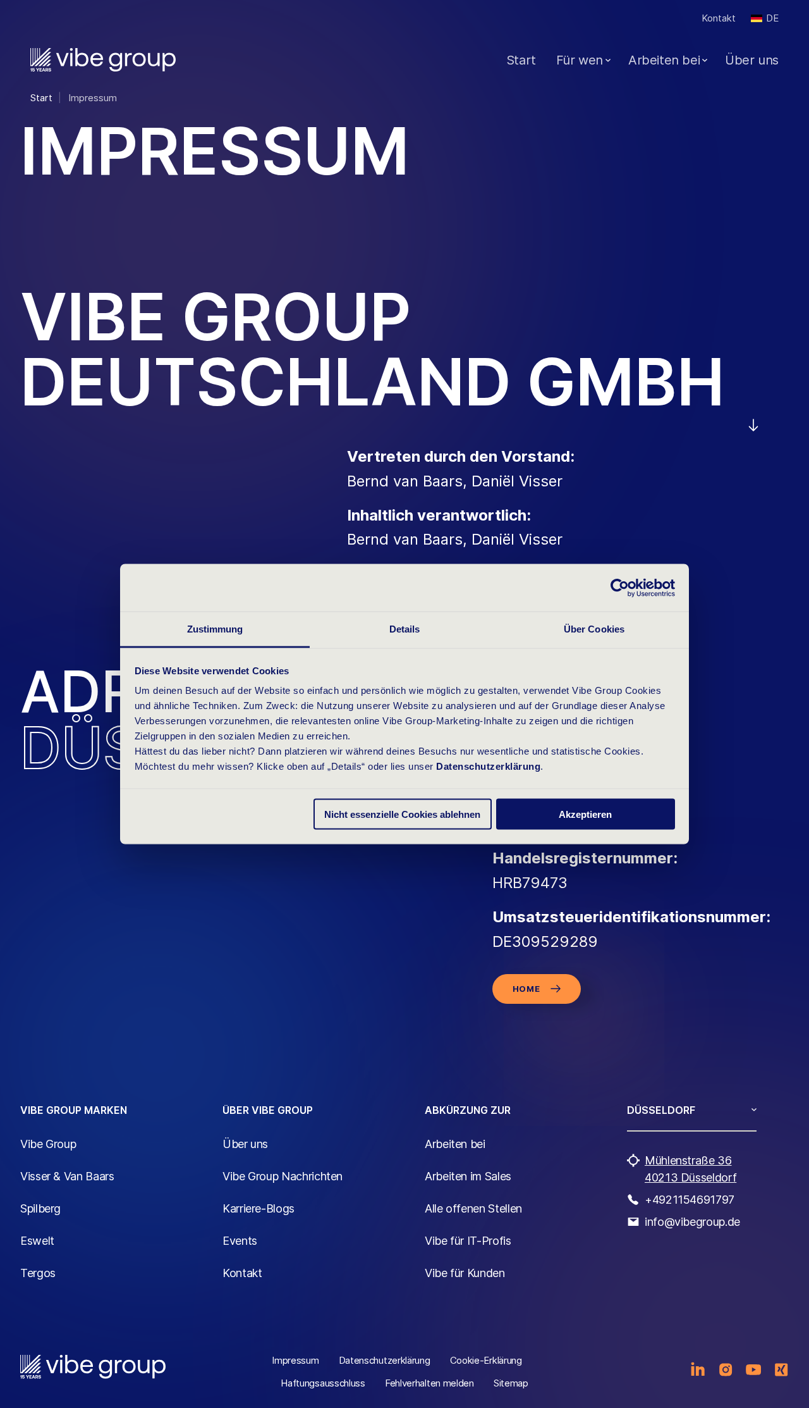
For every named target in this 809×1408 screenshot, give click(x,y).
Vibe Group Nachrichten (282, 1176)
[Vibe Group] (103, 59)
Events (239, 1240)
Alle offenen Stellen (473, 1208)
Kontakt (719, 18)
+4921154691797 (689, 1199)
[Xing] (781, 1370)
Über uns (752, 60)
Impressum (295, 1360)
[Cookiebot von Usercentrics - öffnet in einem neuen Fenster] (619, 587)
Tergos (38, 1273)
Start (521, 60)
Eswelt (37, 1240)
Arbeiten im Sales (468, 1176)
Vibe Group (48, 1144)
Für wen (579, 60)
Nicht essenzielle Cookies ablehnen (402, 813)
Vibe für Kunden (465, 1273)
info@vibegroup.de (692, 1221)
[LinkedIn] (697, 1370)
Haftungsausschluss (323, 1383)
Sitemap (511, 1383)
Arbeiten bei (664, 60)
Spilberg (40, 1208)
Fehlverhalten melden (429, 1383)
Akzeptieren (585, 813)
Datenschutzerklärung (488, 766)
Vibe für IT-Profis (468, 1240)
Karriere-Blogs (258, 1208)
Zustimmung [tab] (215, 629)
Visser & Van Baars (67, 1176)
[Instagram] (725, 1370)
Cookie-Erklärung (486, 1360)
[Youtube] (753, 1370)
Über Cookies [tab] (594, 629)
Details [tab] (404, 629)
